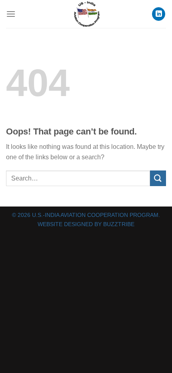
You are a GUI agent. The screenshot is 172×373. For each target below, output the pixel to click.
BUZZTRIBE (118, 224)
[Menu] (11, 14)
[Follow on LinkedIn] (158, 14)
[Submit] (158, 178)
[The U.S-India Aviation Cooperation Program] (86, 14)
